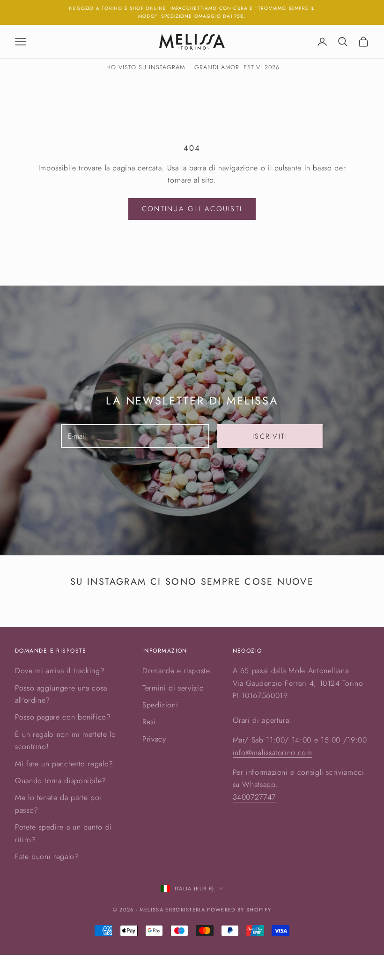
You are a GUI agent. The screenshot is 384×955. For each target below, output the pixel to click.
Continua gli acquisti (192, 209)
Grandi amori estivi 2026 (237, 67)
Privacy (154, 739)
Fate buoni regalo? (47, 856)
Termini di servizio (173, 688)
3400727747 (254, 797)
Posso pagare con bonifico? (63, 717)
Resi (149, 721)
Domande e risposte (176, 670)
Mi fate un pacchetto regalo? (64, 763)
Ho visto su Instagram (145, 67)
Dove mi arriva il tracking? (59, 670)
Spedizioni (160, 704)
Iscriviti (270, 436)
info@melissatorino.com (272, 752)
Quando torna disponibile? (60, 780)
